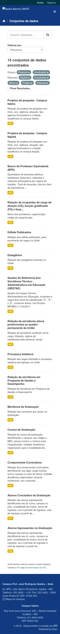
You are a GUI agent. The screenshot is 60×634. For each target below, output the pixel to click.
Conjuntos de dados (24, 21)
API (18, 567)
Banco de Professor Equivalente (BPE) (28, 168)
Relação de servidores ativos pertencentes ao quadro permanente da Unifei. (26, 324)
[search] (48, 34)
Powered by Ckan (48, 629)
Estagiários (15, 255)
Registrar (51, 2)
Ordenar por (14, 45)
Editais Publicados (19, 232)
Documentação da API (35, 567)
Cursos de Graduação (21, 429)
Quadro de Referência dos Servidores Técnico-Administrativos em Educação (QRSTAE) (27, 283)
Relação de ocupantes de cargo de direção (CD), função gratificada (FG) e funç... (30, 205)
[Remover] (29, 72)
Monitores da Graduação (23, 407)
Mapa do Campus (15, 599)
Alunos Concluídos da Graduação (29, 495)
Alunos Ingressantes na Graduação (30, 528)
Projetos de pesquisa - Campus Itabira (27, 102)
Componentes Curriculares (25, 462)
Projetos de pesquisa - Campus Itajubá (27, 135)
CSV (10, 123)
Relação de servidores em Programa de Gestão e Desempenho (24, 380)
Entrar (40, 2)
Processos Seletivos (21, 354)
